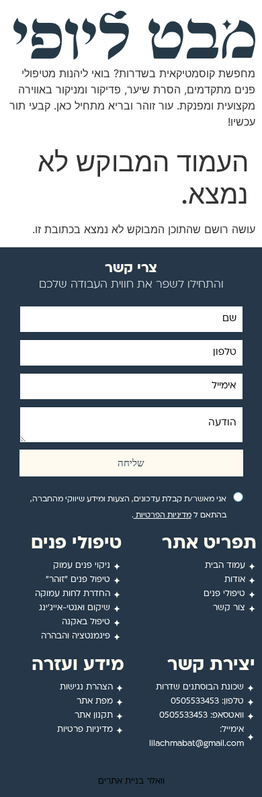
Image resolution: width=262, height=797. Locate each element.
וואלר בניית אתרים (131, 782)
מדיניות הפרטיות (162, 515)
